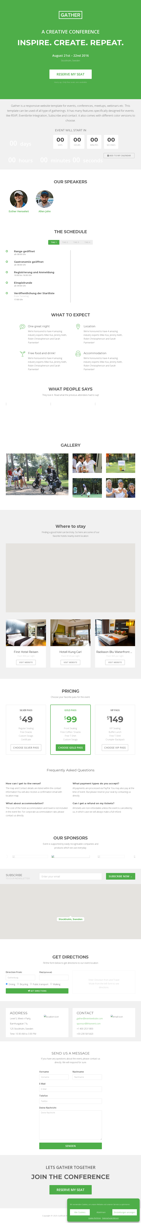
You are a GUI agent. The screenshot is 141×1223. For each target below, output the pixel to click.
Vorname (44, 1071)
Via (45, 972)
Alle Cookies (80, 1212)
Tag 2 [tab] (65, 242)
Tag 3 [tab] (76, 242)
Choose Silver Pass (26, 747)
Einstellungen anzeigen (124, 1212)
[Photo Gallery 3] (120, 463)
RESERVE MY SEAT (71, 1189)
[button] (70, 911)
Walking (56, 984)
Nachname (78, 1071)
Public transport (40, 984)
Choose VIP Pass (115, 747)
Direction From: (14, 972)
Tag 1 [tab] (54, 242)
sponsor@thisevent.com (89, 1023)
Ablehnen (101, 1212)
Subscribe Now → (120, 876)
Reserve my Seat (71, 74)
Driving (12, 984)
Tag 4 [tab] (87, 242)
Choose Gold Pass (70, 747)
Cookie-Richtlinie (94, 1218)
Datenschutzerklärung (110, 1218)
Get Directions (38, 991)
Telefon (43, 1095)
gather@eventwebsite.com (90, 1018)
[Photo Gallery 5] (120, 488)
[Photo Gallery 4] (87, 488)
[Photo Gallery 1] (37, 474)
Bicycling (24, 984)
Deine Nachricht (47, 1107)
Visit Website (26, 662)
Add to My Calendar (120, 155)
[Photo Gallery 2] (87, 463)
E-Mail (42, 1083)
